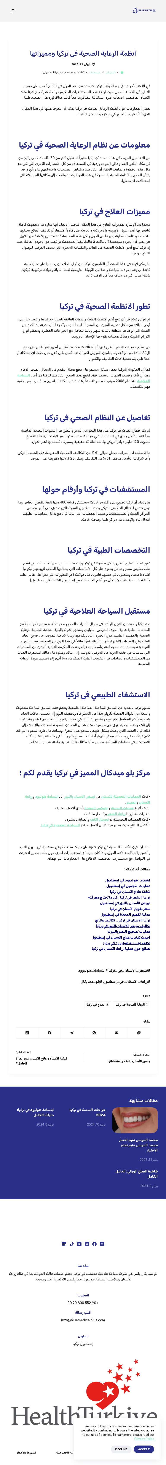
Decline (121, 1449)
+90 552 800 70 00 (83, 1303)
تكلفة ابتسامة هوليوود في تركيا (126, 943)
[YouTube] (79, 1244)
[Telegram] (72, 1033)
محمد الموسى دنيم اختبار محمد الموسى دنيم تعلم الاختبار (138, 1145)
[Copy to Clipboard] (139, 1033)
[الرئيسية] (122, 72)
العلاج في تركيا (97, 1005)
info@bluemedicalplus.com (83, 1320)
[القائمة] (12, 11)
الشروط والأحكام (26, 1452)
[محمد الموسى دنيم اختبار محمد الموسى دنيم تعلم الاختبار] (135, 1120)
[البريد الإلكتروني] (116, 1033)
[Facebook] (49, 1033)
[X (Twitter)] (27, 1033)
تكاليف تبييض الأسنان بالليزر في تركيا (123, 926)
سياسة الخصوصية (67, 1452)
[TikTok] (72, 1244)
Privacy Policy (144, 1439)
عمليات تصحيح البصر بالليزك (128, 931)
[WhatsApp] (94, 1033)
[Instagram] (102, 1244)
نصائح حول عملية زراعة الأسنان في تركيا (121, 949)
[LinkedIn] (64, 1244)
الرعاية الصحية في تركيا (132, 1005)
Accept (144, 1449)
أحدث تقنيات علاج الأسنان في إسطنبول (120, 937)
